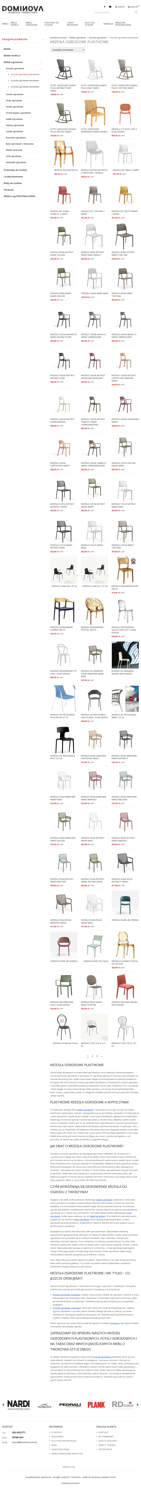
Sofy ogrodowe (13, 156)
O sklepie (56, 1432)
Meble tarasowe (14, 150)
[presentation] (3, 1405)
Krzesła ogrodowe (15, 68)
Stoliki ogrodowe (14, 106)
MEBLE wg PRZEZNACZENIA (123, 23)
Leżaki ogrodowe (14, 131)
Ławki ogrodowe (14, 119)
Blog (54, 1445)
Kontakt (103, 1432)
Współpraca (105, 1449)
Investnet (75, 1483)
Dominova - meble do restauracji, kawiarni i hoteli (93, 1477)
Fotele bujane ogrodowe (18, 112)
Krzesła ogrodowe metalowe (25, 80)
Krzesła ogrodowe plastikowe (25, 74)
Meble (5, 23)
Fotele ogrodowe (14, 94)
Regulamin (57, 1436)
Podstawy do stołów (51, 23)
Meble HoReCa (14, 23)
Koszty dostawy (107, 1440)
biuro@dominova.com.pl (24, 1442)
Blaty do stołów (90, 23)
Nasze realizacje (60, 1449)
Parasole (108, 23)
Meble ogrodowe (31, 23)
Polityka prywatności (64, 1440)
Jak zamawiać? (106, 1436)
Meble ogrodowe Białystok (67, 1453)
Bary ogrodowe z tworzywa (20, 143)
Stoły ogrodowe (14, 100)
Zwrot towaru (107, 1445)
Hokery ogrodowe (15, 125)
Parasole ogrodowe (16, 137)
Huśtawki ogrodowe (16, 162)
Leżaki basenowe (72, 23)
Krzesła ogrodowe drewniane (25, 86)
